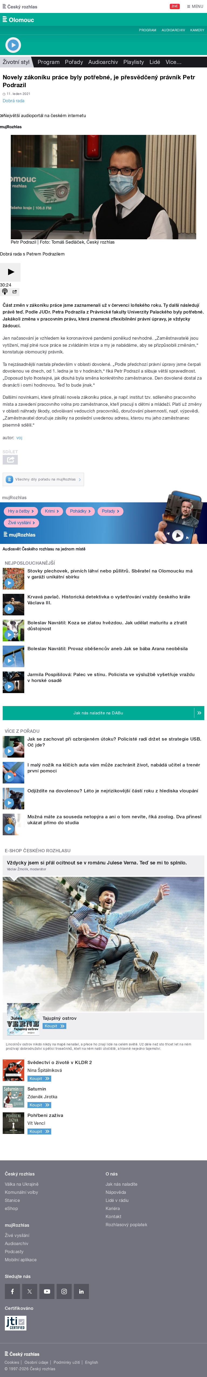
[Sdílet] (14, 292)
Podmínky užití (67, 1362)
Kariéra (113, 1208)
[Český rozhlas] (20, 6)
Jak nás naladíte (122, 1184)
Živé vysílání (19, 522)
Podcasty (14, 1251)
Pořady (74, 62)
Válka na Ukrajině (22, 1184)
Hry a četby (19, 511)
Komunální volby (21, 1192)
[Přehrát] (10, 272)
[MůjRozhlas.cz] (11, 127)
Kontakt (113, 1216)
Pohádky (78, 511)
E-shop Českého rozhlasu (38, 850)
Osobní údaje (37, 1362)
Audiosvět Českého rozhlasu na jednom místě (44, 549)
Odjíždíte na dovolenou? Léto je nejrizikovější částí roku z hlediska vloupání (112, 790)
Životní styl (16, 62)
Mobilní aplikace (21, 1259)
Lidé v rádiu (117, 1200)
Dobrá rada (14, 100)
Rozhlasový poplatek (126, 1224)
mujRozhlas (14, 497)
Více (174, 62)
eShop (11, 1208)
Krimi (50, 511)
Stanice (12, 1200)
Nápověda (116, 1192)
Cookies (12, 1362)
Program (147, 30)
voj (19, 437)
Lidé (155, 62)
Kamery (197, 30)
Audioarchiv (173, 30)
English (91, 1362)
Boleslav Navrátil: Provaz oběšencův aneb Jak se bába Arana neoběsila (107, 648)
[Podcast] (5, 292)
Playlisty (133, 62)
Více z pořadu (22, 731)
